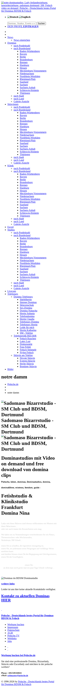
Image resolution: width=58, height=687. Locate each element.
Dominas (11, 43)
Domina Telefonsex (23, 296)
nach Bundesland (22, 48)
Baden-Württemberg (30, 51)
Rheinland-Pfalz (28, 79)
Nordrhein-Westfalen (30, 76)
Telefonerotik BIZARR (25, 335)
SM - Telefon (26, 333)
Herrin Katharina (28, 330)
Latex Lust (25, 341)
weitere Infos (8, 583)
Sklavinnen (12, 104)
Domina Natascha (28, 310)
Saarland (24, 82)
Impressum (12, 627)
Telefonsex (12, 294)
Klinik (10, 165)
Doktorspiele (26, 344)
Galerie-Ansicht (21, 101)
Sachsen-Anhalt (27, 87)
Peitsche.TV (13, 635)
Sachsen (24, 84)
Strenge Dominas (28, 302)
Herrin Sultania (27, 313)
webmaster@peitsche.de (17, 675)
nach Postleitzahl (22, 45)
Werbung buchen (15, 624)
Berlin (23, 56)
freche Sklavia (27, 363)
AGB (10, 633)
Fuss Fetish (25, 347)
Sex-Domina (26, 308)
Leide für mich (27, 327)
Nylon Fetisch (27, 352)
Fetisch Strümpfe (28, 349)
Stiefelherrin (26, 299)
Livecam (11, 291)
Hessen (23, 68)
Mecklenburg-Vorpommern (33, 70)
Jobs (9, 641)
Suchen (41, 23)
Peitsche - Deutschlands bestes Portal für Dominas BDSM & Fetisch (27, 683)
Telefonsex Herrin (28, 324)
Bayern (23, 54)
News (10, 37)
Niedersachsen (27, 73)
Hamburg (24, 65)
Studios (11, 229)
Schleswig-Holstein (29, 90)
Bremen (24, 62)
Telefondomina (27, 316)
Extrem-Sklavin (27, 361)
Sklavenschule (27, 305)
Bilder (10, 369)
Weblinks (12, 638)
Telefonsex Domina (29, 321)
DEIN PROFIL (23, 26)
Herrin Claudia (27, 319)
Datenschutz (13, 630)
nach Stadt (19, 96)
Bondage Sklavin (28, 366)
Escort (10, 227)
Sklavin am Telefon (23, 355)
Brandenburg (26, 59)
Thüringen (25, 93)
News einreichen (22, 40)
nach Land (19, 98)
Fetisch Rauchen (28, 338)
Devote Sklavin (27, 358)
